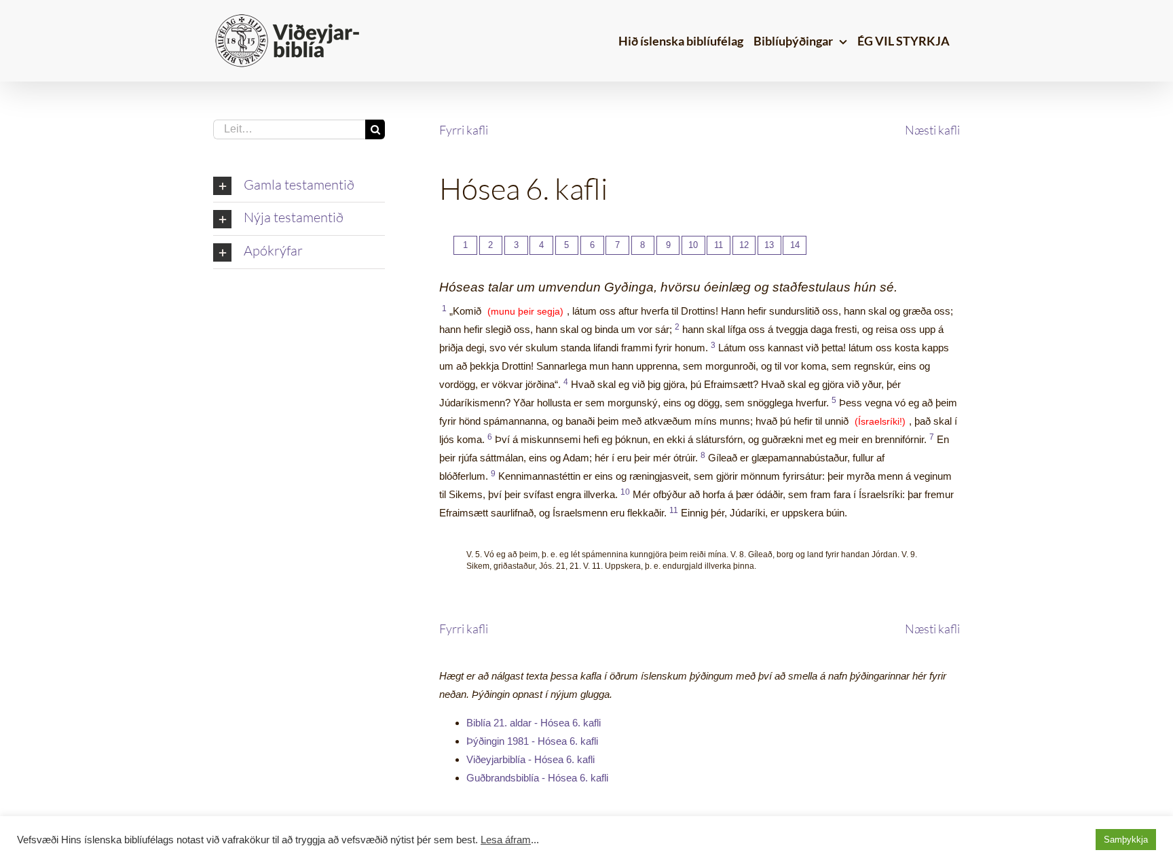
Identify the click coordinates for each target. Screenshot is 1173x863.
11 (718, 245)
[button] (299, 186)
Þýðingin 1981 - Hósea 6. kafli (532, 741)
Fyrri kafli (463, 129)
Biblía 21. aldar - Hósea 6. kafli (533, 722)
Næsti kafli (932, 129)
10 (693, 245)
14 (795, 245)
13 (769, 245)
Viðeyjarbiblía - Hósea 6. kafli (530, 759)
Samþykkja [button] (1126, 839)
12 (744, 245)
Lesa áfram (506, 839)
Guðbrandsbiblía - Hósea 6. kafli (537, 777)
